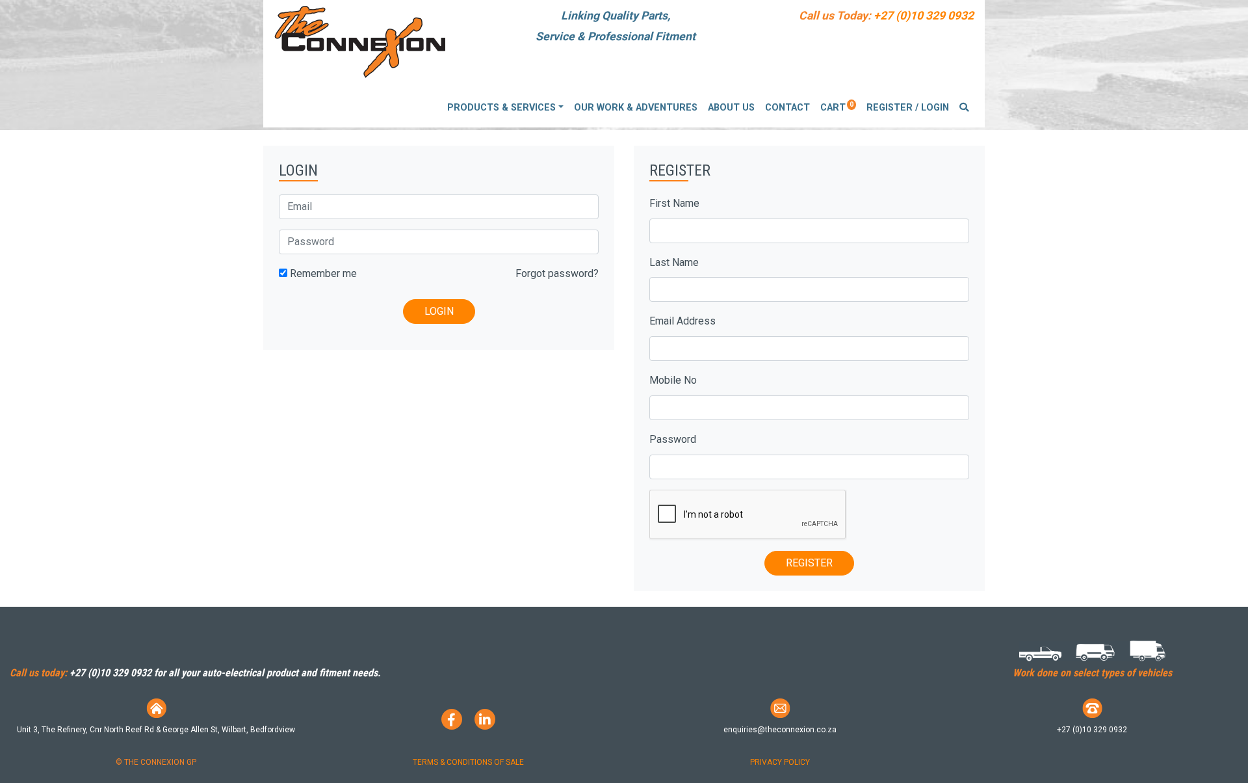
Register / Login (907, 107)
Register (809, 563)
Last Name (674, 262)
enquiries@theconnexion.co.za (780, 729)
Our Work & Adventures (635, 107)
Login (439, 311)
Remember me (322, 273)
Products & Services (501, 107)
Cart (836, 106)
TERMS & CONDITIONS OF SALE (468, 762)
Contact (787, 107)
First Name (674, 203)
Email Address (682, 321)
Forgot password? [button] (557, 273)
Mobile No (673, 380)
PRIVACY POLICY (780, 762)
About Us (731, 107)
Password (672, 439)
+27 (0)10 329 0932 (924, 15)
